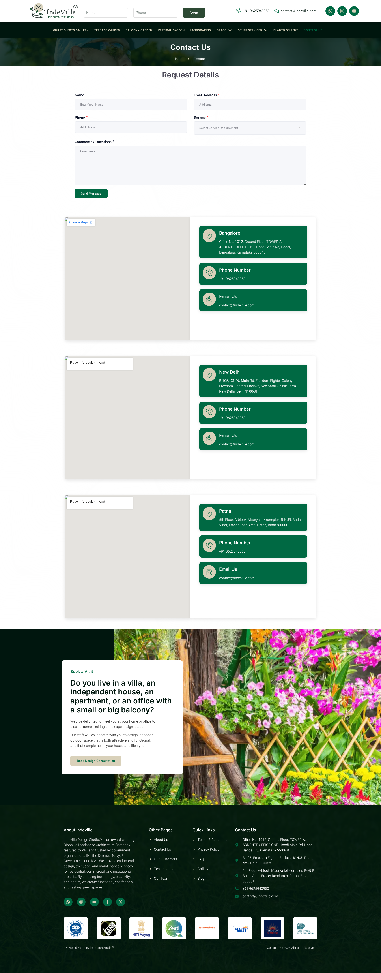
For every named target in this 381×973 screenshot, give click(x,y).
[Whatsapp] (330, 11)
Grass (221, 30)
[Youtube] (354, 11)
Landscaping (200, 30)
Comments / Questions (94, 141)
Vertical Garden (171, 30)
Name (81, 95)
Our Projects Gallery (71, 30)
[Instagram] (342, 11)
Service (201, 117)
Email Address (207, 95)
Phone (81, 117)
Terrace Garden (107, 30)
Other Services (250, 30)
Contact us (313, 30)
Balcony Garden (139, 30)
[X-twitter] (120, 902)
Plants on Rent (285, 30)
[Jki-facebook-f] (107, 902)
